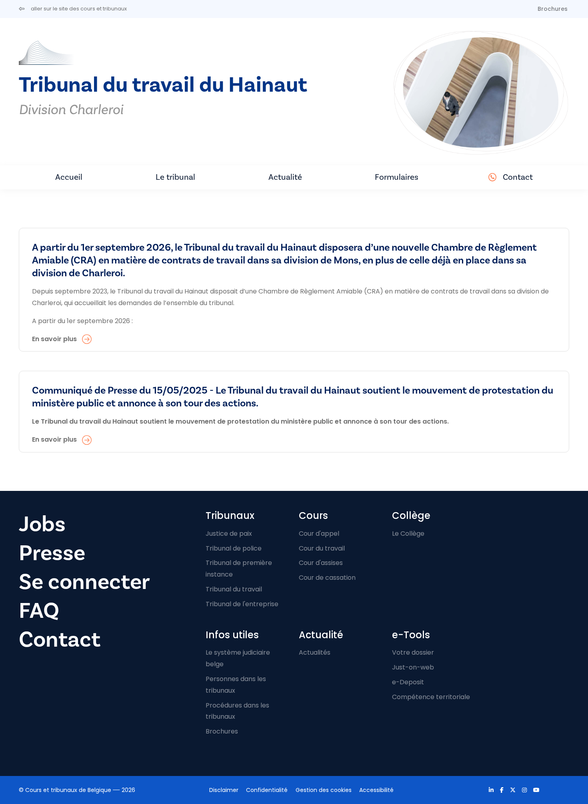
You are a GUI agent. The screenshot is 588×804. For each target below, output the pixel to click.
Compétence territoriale (431, 696)
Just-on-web (413, 667)
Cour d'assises (321, 562)
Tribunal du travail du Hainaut (163, 85)
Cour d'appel (319, 533)
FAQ (39, 611)
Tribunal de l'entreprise (242, 604)
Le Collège (408, 533)
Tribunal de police (234, 548)
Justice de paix (229, 533)
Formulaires (396, 177)
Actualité (285, 177)
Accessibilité (376, 790)
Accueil (68, 177)
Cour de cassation (327, 577)
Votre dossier (413, 652)
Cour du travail (322, 548)
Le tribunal (175, 177)
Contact (518, 177)
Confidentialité (267, 790)
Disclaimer (223, 790)
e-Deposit (408, 682)
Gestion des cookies (324, 790)
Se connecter (84, 582)
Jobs (42, 524)
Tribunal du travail (234, 589)
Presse (52, 553)
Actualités (314, 652)
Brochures (553, 9)
